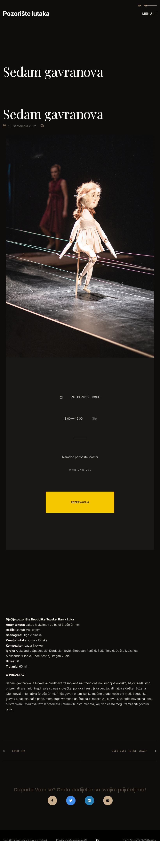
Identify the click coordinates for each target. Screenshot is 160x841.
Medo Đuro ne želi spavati (130, 751)
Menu (147, 13)
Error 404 (18, 751)
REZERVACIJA (80, 502)
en (139, 5)
